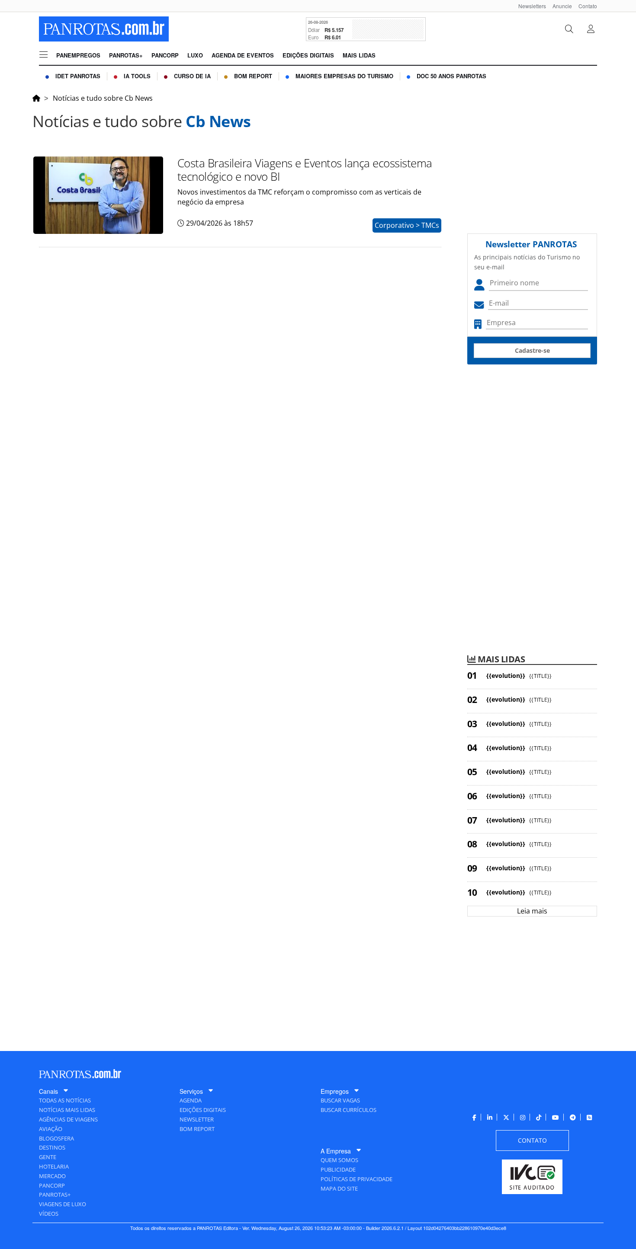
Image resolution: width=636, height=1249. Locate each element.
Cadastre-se (532, 350)
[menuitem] (529, 6)
